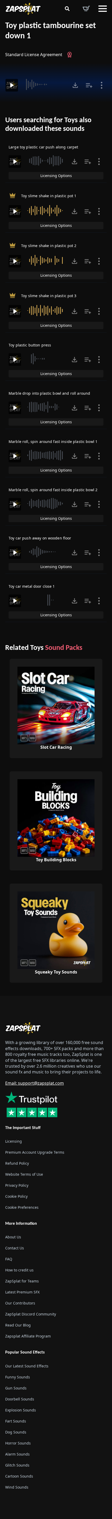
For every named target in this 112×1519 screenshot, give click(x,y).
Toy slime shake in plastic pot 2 (48, 245)
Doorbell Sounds (19, 1399)
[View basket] (86, 9)
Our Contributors (20, 1303)
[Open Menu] (102, 8)
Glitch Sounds (17, 1465)
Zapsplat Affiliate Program (28, 1336)
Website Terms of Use (24, 1174)
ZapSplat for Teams (22, 1281)
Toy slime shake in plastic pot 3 (48, 295)
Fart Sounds (15, 1421)
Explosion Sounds (20, 1410)
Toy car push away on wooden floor (40, 538)
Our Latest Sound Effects (26, 1365)
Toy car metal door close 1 (32, 586)
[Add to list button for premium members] (89, 85)
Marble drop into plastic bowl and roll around (49, 393)
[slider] (44, 84)
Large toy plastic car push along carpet (43, 147)
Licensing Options (56, 175)
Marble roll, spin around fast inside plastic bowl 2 (53, 489)
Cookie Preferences (22, 1207)
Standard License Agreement (33, 54)
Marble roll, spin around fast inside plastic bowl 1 (53, 441)
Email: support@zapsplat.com (34, 1083)
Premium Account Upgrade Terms (34, 1152)
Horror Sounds (18, 1443)
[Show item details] (102, 85)
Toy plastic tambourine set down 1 (50, 31)
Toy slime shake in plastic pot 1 (48, 195)
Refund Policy (17, 1163)
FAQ (8, 1258)
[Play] (11, 85)
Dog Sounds (15, 1432)
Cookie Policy (16, 1196)
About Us (13, 1236)
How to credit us (19, 1269)
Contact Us (14, 1247)
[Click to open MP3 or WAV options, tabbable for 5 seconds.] (75, 85)
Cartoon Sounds (19, 1476)
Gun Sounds (16, 1388)
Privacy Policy (16, 1185)
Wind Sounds (16, 1487)
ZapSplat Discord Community (30, 1314)
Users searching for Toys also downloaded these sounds (48, 125)
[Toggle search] (67, 8)
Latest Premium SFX (22, 1292)
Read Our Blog (18, 1325)
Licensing (13, 1141)
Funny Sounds (17, 1376)
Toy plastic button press (30, 345)
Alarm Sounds (17, 1454)
